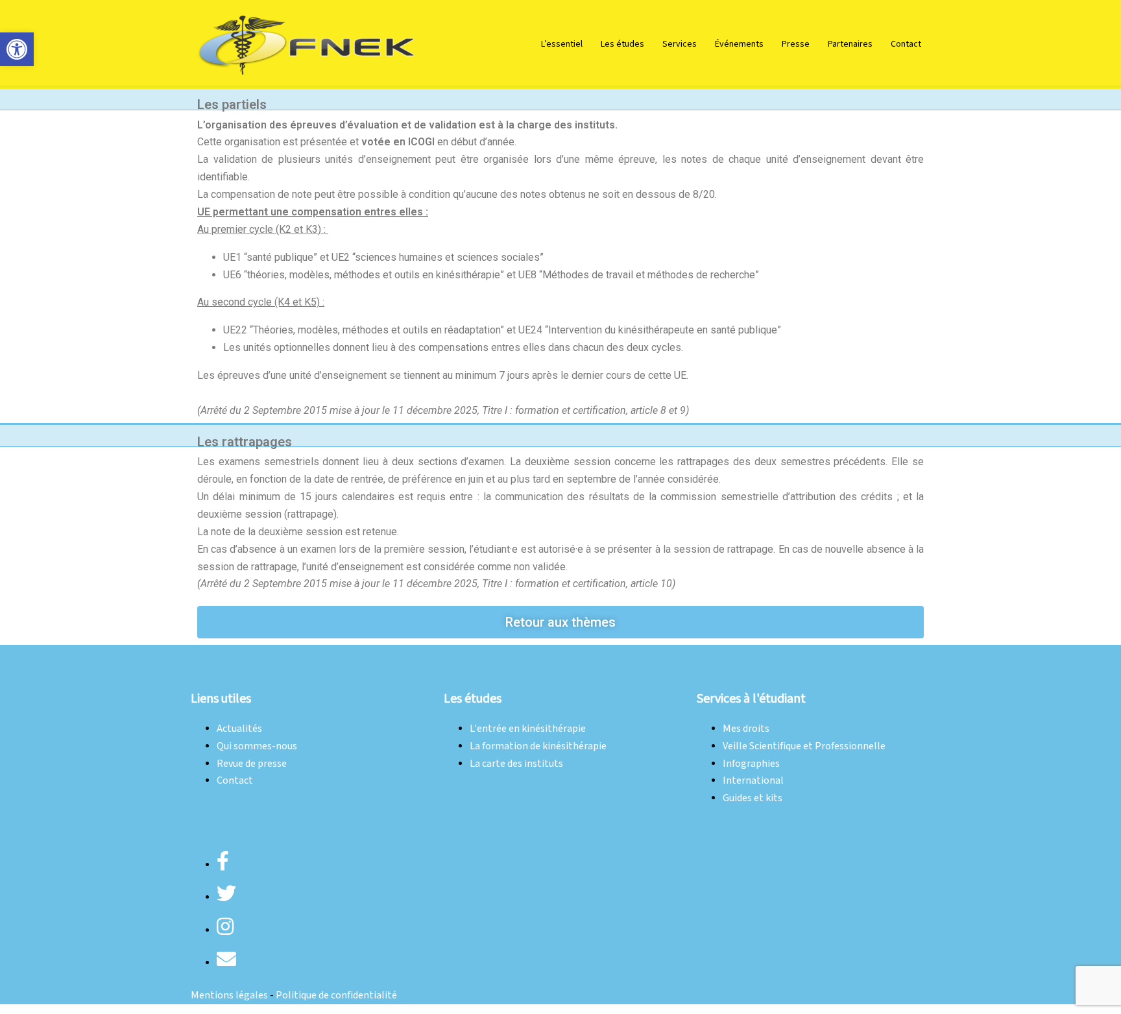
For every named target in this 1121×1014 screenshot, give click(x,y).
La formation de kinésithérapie (538, 746)
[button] (17, 49)
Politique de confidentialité (336, 995)
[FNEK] (307, 44)
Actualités (239, 729)
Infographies (751, 764)
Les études (622, 44)
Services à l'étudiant (751, 698)
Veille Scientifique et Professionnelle (804, 746)
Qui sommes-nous (257, 746)
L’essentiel (562, 44)
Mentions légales (229, 995)
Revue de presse (252, 764)
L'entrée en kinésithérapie (528, 729)
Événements (739, 44)
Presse (796, 44)
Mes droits (746, 729)
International (753, 781)
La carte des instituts (516, 764)
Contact (906, 44)
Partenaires (850, 44)
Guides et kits (752, 798)
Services (679, 44)
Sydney (374, 666)
